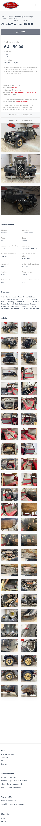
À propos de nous (7, 754)
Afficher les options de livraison (23, 92)
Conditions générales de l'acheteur (14, 781)
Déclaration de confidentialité (12, 787)
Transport (5, 757)
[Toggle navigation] (35, 5)
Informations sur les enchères (20, 115)
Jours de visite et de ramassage (20, 120)
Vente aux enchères (8, 801)
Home (3, 16)
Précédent (16, 20)
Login (3, 818)
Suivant (26, 20)
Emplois (4, 764)
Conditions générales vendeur (12, 804)
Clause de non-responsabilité (12, 784)
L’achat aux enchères (9, 777)
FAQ (2, 761)
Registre (4, 821)
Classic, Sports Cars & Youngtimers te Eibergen (20, 16)
